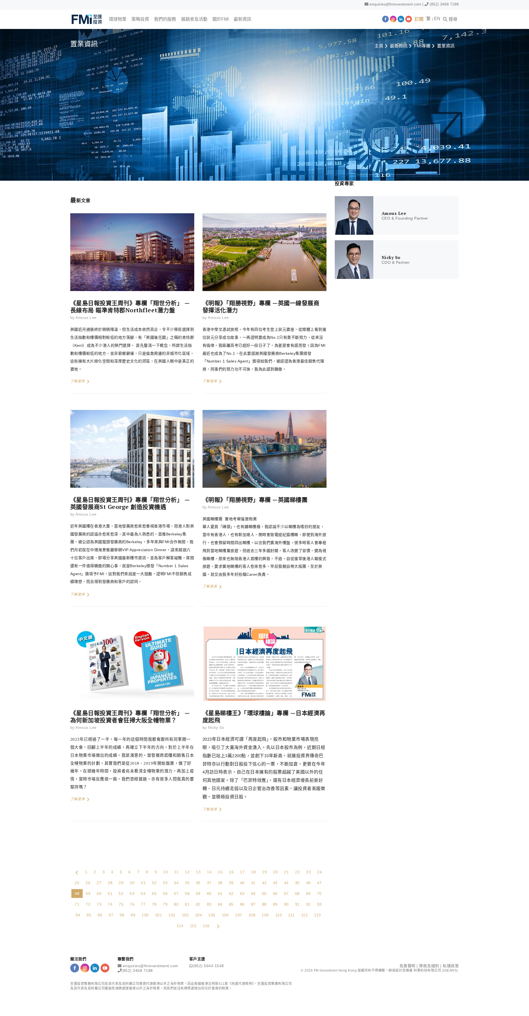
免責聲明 (407, 966)
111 (291, 915)
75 (121, 904)
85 (231, 904)
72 (88, 904)
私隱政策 (451, 966)
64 (253, 893)
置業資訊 (446, 46)
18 (253, 872)
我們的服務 (165, 19)
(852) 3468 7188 (444, 4)
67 (286, 893)
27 (99, 883)
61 (220, 893)
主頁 (378, 46)
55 (154, 893)
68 (297, 893)
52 (121, 893)
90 (286, 904)
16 (231, 872)
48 (77, 893)
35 (187, 883)
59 (198, 893)
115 (193, 926)
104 (198, 915)
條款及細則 (429, 966)
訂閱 (419, 19)
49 (88, 893)
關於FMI (220, 19)
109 (265, 915)
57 (176, 893)
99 (133, 915)
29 (121, 883)
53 (132, 893)
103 (185, 915)
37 (209, 883)
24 (319, 872)
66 (275, 893)
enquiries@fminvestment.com (395, 4)
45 (297, 883)
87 (253, 904)
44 (286, 883)
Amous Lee (85, 317)
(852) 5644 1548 (208, 966)
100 (145, 915)
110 (278, 915)
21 (286, 872)
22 (297, 872)
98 (122, 915)
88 (264, 904)
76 (132, 904)
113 (317, 915)
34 (176, 883)
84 (220, 904)
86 (242, 904)
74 (110, 904)
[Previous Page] (77, 872)
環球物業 (117, 19)
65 (264, 893)
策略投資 (140, 19)
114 (180, 926)
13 (198, 872)
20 (275, 872)
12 (187, 872)
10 (165, 872)
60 (209, 893)
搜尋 (452, 19)
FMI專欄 (422, 46)
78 (154, 904)
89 (275, 904)
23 (308, 872)
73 (99, 904)
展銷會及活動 (194, 19)
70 (319, 893)
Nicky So (216, 727)
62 (231, 893)
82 (198, 904)
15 (220, 872)
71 (77, 904)
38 (220, 883)
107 (238, 915)
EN (437, 18)
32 (154, 883)
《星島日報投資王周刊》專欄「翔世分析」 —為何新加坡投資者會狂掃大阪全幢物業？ (130, 716)
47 (319, 883)
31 (143, 883)
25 (77, 883)
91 (297, 904)
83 (209, 904)
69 (308, 893)
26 (88, 883)
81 (187, 904)
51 (110, 893)
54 (143, 893)
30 (132, 883)
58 (187, 893)
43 (275, 883)
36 (198, 883)
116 (206, 926)
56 (165, 893)
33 (165, 883)
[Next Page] (218, 925)
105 (211, 915)
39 (231, 883)
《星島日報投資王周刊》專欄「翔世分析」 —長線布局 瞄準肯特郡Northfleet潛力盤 (130, 306)
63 (242, 893)
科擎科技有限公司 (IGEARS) (436, 970)
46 (308, 883)
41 (253, 883)
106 (225, 915)
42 (264, 883)
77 (143, 904)
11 (176, 872)
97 (111, 915)
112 (304, 915)
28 (110, 883)
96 (100, 915)
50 (99, 893)
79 (165, 904)
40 (242, 883)
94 (77, 915)
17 (242, 872)
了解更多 (78, 381)
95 (89, 915)
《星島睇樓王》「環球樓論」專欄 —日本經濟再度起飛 (264, 716)
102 (171, 915)
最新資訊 (242, 19)
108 (252, 915)
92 (308, 904)
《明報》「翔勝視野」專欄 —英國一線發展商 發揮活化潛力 (261, 306)
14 (209, 872)
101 (158, 915)
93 (319, 904)
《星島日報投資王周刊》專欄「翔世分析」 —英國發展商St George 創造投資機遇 (130, 503)
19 (264, 872)
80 (176, 904)
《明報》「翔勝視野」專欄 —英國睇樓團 (255, 499)
